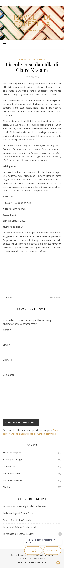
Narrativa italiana (11, 473)
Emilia (9, 297)
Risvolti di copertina (32, 20)
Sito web (7, 359)
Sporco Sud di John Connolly (17, 519)
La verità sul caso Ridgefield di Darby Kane (25, 506)
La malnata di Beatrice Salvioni (18, 533)
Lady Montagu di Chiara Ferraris (19, 513)
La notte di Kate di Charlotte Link (19, 526)
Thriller (6, 487)
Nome (7, 329)
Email (6, 344)
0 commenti (55, 297)
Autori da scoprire (12, 452)
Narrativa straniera (32, 59)
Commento (8, 374)
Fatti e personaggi (12, 459)
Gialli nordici (9, 466)
